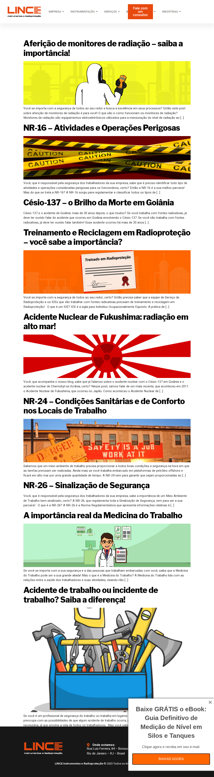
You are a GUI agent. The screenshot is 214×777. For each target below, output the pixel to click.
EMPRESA (55, 11)
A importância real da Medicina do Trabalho (102, 515)
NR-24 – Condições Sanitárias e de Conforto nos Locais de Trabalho (104, 406)
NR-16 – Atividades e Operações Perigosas (101, 128)
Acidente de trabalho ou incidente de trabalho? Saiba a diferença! (90, 594)
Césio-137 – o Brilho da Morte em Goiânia (98, 202)
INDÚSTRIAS (170, 11)
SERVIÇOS (110, 11)
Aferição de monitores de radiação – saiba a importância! (103, 48)
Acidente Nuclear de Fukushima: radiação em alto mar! (105, 321)
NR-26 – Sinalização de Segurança (86, 485)
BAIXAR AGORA (171, 759)
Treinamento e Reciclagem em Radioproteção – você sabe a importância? (106, 237)
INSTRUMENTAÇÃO (82, 11)
